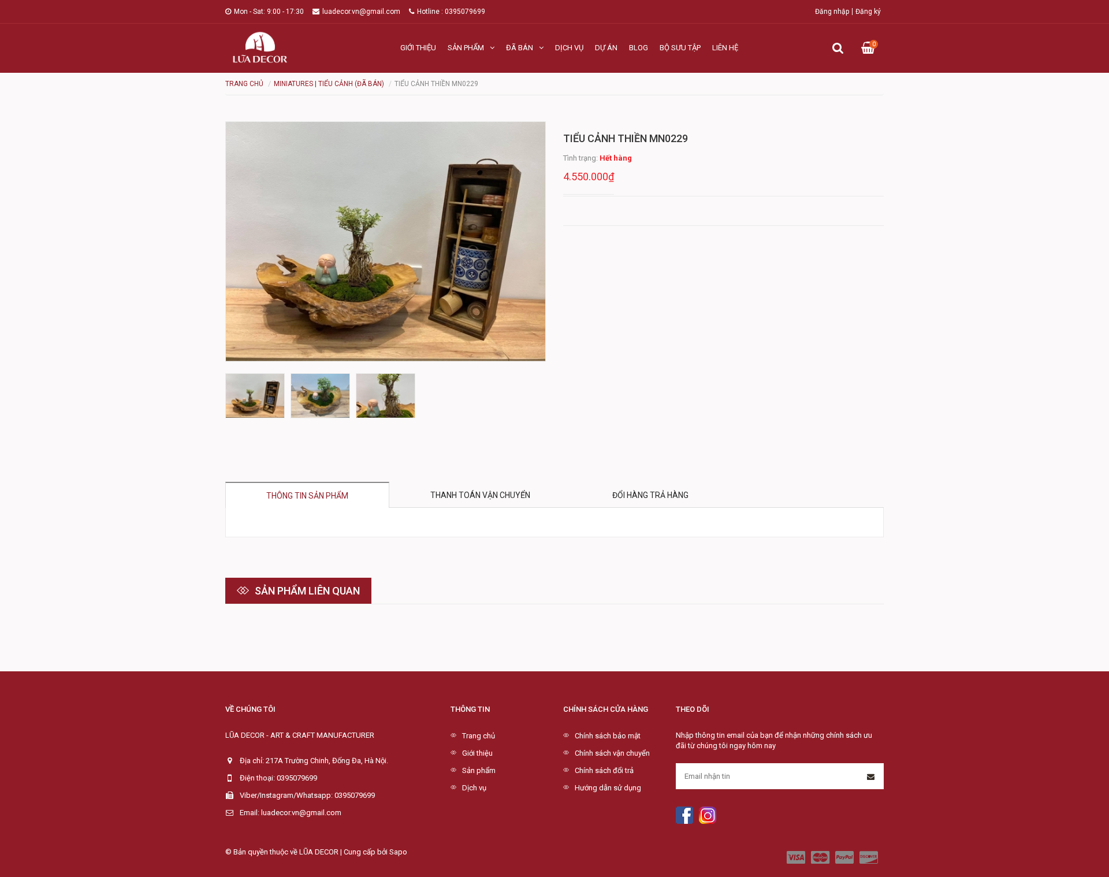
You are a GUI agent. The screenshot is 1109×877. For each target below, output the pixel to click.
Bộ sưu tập (680, 47)
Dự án (606, 47)
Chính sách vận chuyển (612, 753)
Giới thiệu (418, 47)
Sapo (398, 852)
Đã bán (519, 47)
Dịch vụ (569, 47)
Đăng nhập (832, 11)
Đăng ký (868, 11)
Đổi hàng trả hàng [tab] (650, 495)
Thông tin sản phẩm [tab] (307, 495)
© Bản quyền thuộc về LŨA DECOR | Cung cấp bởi (307, 852)
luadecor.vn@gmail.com (361, 12)
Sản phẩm (466, 47)
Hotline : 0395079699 (451, 12)
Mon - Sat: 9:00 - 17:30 (269, 12)
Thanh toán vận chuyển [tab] (480, 495)
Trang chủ (478, 735)
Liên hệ (725, 47)
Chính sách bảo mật (608, 735)
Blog (638, 47)
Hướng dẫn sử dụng (608, 787)
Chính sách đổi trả (604, 770)
